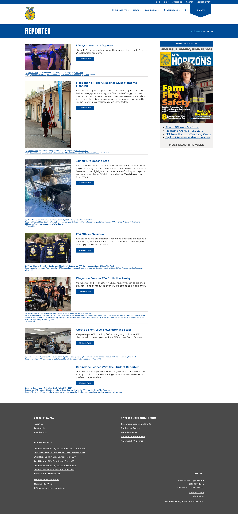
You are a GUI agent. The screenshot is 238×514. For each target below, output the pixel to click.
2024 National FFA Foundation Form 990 (54, 469)
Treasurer (126, 268)
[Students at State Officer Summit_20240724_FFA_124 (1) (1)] (48, 234)
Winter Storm (57, 224)
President (83, 268)
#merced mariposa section (41, 153)
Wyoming (37, 319)
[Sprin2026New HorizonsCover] (186, 53)
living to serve (87, 317)
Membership (40, 432)
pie (108, 317)
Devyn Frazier (87, 222)
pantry (103, 317)
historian (54, 268)
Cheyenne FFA (79, 315)
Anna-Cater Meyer (35, 388)
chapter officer (43, 268)
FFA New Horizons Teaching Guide (188, 134)
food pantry (64, 317)
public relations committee (72, 359)
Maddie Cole (33, 151)
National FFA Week (43, 484)
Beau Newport (34, 220)
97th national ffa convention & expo (44, 392)
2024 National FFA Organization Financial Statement (60, 448)
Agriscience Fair (129, 432)
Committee (111, 315)
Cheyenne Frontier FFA (96, 315)
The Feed (79, 73)
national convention (95, 392)
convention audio (67, 392)
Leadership (39, 428)
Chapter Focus (105, 357)
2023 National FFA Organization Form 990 (55, 457)
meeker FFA (110, 222)
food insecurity (52, 317)
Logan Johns (99, 222)
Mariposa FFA (71, 153)
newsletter (48, 359)
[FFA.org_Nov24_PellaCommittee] (48, 329)
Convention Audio (74, 390)
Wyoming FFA (48, 319)
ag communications (38, 75)
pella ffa (57, 359)
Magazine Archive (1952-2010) (184, 130)
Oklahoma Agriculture (34, 224)
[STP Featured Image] (48, 278)
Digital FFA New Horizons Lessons (187, 137)
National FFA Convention (46, 479)
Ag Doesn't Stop (36, 222)
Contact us (198, 496)
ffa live (77, 392)
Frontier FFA (75, 317)
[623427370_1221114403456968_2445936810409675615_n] (48, 160)
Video (110, 390)
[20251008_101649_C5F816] (48, 82)
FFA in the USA (53, 75)
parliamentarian (71, 268)
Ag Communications (89, 357)
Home (196, 31)
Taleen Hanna (33, 266)
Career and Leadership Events (136, 424)
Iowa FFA (39, 359)
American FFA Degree (132, 441)
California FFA (58, 153)
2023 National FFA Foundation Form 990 (54, 461)
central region (75, 222)
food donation (39, 317)
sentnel (107, 268)
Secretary (100, 268)
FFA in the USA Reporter (71, 75)
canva (32, 359)
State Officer (100, 266)
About (182, 127)
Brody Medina (33, 313)
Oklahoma (135, 222)
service (120, 317)
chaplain (33, 268)
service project (130, 317)
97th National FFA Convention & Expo (50, 390)
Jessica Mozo (33, 73)
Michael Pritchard (123, 222)
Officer (61, 268)
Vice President (137, 268)
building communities (51, 315)
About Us (38, 424)
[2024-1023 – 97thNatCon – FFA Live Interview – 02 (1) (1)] (48, 45)
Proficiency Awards (130, 428)
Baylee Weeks (49, 222)
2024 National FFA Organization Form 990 (55, 465)
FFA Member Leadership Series (49, 488)
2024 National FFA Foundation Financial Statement (59, 452)
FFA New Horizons (86, 266)
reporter (85, 75)
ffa (118, 315)
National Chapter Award (133, 436)
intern (83, 392)
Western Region (92, 153)
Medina (96, 317)
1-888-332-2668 (196, 492)
